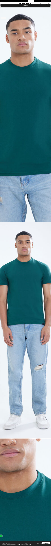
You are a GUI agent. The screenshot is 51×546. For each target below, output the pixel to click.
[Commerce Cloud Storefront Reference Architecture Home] (25, 3)
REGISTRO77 (31, 1)
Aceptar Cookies (46, 543)
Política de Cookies (36, 542)
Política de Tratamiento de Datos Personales (9, 543)
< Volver (3, 18)
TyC (38, 1)
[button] (46, 4)
